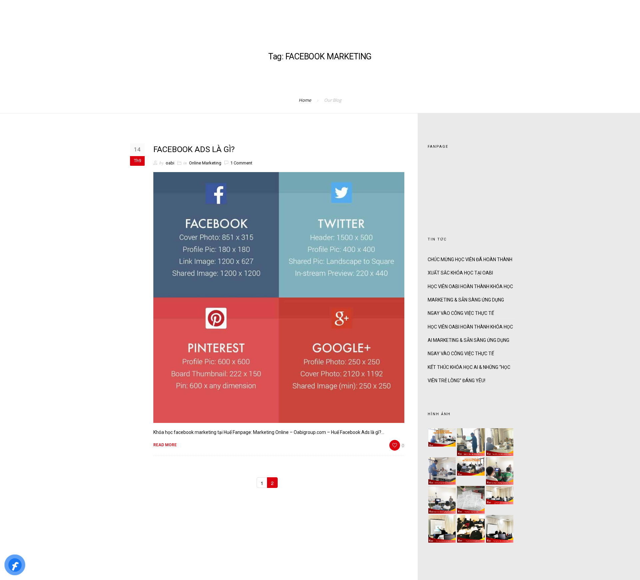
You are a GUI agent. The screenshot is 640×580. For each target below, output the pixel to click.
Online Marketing (205, 162)
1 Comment (241, 162)
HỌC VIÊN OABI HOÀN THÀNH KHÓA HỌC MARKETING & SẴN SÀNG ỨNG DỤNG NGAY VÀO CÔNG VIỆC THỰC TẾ (470, 300)
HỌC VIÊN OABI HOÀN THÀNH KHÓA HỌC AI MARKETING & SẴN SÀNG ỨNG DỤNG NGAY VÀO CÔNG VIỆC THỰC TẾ (470, 340)
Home (305, 100)
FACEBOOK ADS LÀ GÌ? (194, 149)
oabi (170, 162)
